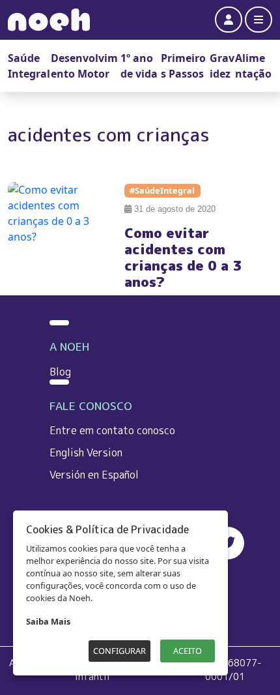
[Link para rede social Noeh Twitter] (228, 543)
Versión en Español (94, 474)
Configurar (119, 651)
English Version (85, 452)
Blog (60, 371)
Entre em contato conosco (112, 430)
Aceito (187, 651)
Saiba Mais (48, 621)
